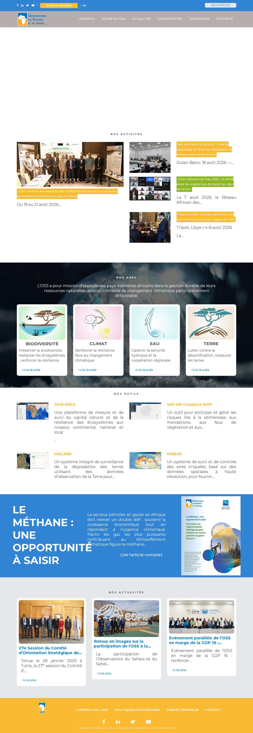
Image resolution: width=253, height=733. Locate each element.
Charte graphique (182, 710)
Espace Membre (59, 5)
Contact (213, 710)
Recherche (220, 5)
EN (84, 5)
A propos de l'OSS (92, 710)
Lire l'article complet (141, 554)
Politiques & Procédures (137, 710)
